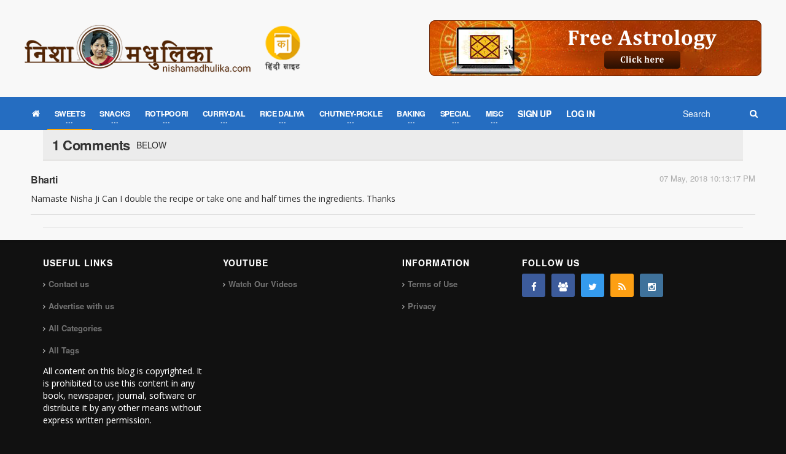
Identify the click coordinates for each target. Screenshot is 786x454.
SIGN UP (534, 113)
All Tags (64, 350)
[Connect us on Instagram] (651, 285)
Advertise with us (81, 306)
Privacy (422, 306)
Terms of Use (432, 284)
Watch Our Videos (262, 284)
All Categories (75, 328)
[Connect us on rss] (622, 285)
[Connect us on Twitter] (592, 285)
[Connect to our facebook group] (563, 285)
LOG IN (580, 113)
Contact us (69, 284)
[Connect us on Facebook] (533, 285)
